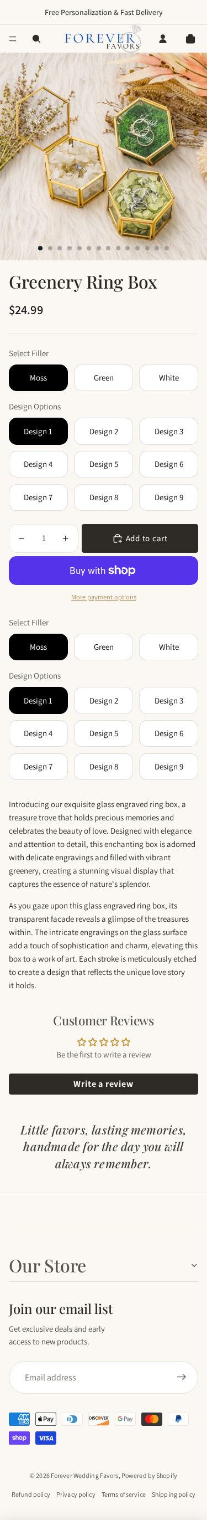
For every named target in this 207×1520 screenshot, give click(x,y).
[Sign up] (181, 1377)
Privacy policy (75, 1494)
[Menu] (12, 39)
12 (147, 248)
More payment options (103, 597)
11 (137, 248)
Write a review (103, 1084)
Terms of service (124, 1494)
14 (166, 248)
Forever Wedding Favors (85, 1475)
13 (156, 248)
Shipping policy (173, 1494)
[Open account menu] (163, 39)
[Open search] (36, 39)
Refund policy (31, 1494)
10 (127, 248)
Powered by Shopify (149, 1475)
